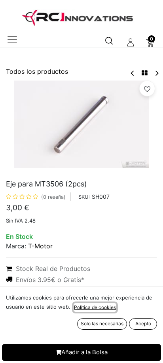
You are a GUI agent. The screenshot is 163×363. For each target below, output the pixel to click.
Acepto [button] (143, 324)
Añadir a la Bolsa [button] (84, 352)
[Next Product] (156, 73)
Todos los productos (37, 71)
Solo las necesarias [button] (102, 324)
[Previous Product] (132, 73)
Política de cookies (95, 307)
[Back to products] (144, 73)
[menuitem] (150, 42)
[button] (147, 88)
